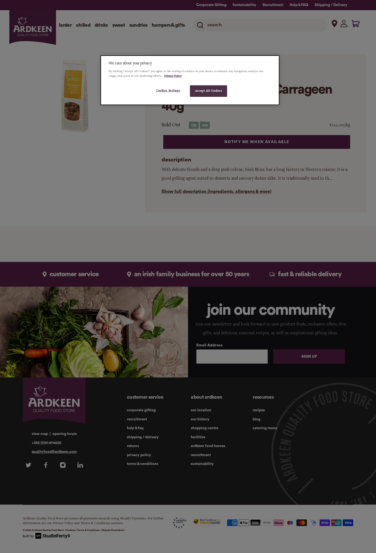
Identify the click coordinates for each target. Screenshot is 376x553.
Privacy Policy (173, 76)
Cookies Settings (168, 90)
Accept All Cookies (208, 91)
